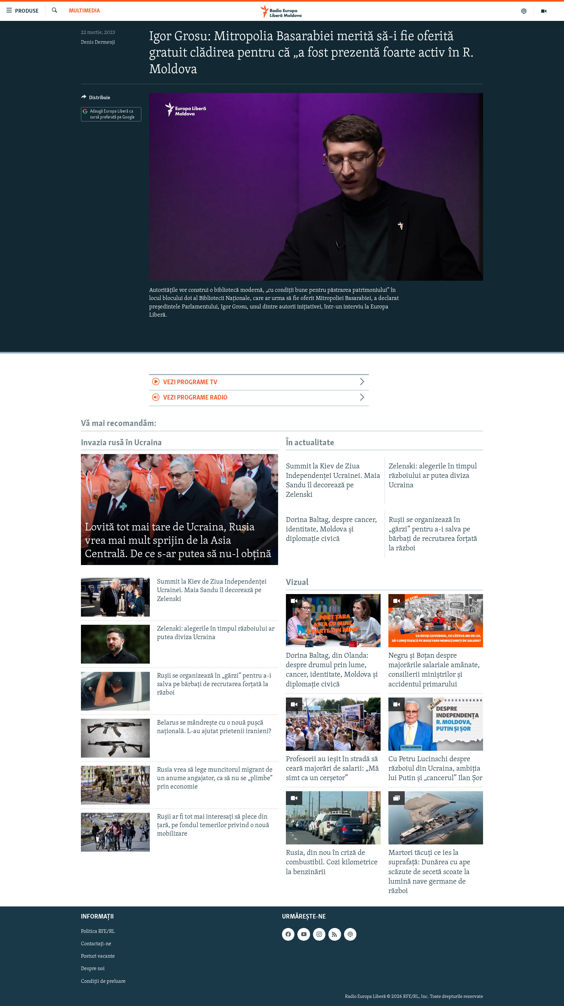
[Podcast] (524, 11)
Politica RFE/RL (98, 931)
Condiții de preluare (103, 981)
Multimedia (84, 11)
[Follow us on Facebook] (288, 934)
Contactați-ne (96, 944)
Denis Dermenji (98, 42)
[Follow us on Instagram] (319, 934)
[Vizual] (544, 11)
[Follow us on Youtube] (303, 934)
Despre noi (93, 968)
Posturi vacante (98, 956)
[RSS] (334, 934)
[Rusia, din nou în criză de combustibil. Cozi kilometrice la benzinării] (333, 817)
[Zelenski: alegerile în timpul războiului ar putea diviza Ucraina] (115, 644)
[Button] (95, 99)
